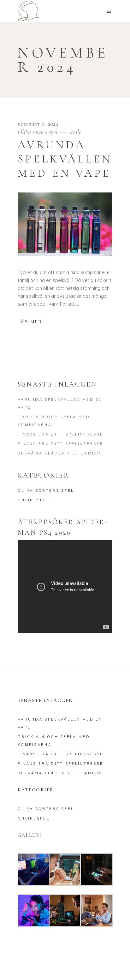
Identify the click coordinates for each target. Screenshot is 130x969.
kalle (75, 132)
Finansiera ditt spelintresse (60, 434)
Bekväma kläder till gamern (60, 453)
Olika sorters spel (37, 132)
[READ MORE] (35, 322)
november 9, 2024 (39, 123)
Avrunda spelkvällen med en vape (65, 159)
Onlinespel (34, 500)
